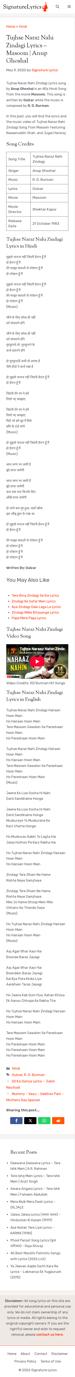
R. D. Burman (34, 1075)
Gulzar (17, 1075)
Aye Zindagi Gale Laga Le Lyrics (36, 607)
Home (10, 27)
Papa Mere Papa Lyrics (29, 618)
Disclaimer (59, 1354)
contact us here (49, 1335)
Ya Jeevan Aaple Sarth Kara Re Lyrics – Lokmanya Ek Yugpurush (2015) (35, 1271)
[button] (57, 6)
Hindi (23, 27)
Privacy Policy (25, 1361)
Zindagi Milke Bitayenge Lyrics (35, 612)
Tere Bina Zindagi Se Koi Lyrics (35, 595)
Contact (40, 1354)
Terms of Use (50, 1361)
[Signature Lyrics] (25, 6)
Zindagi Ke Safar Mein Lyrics (34, 601)
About (25, 1354)
